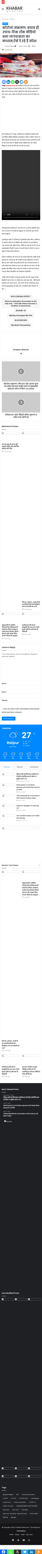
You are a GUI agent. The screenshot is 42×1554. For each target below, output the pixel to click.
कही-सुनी (13, 1517)
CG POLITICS (23, 1498)
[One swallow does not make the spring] (8, 819)
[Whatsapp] (13, 82)
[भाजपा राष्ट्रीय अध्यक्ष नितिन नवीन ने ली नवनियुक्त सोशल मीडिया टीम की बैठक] (31, 1060)
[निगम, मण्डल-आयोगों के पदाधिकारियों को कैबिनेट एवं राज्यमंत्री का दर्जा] (31, 516)
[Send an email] (15, 46)
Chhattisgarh (35, 1498)
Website (5, 700)
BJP (17, 1494)
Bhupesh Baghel (8, 1494)
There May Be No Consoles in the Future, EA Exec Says (28, 797)
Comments (34, 767)
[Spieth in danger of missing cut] (8, 809)
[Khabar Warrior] (14, 9)
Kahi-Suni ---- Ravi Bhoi (20, 1510)
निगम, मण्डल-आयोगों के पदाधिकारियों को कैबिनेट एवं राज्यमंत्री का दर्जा (31, 604)
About (17, 1534)
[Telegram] (21, 82)
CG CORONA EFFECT (21, 296)
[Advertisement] (21, 116)
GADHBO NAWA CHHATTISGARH (26, 1506)
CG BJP (5, 1498)
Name (4, 683)
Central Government (28, 1494)
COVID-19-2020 (8, 1506)
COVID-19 (21, 310)
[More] (26, 82)
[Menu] (3, 9)
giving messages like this (21, 315)
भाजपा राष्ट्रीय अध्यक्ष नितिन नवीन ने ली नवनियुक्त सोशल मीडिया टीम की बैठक (31, 1070)
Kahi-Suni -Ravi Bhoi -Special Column (15, 1513)
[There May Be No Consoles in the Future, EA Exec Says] (8, 799)
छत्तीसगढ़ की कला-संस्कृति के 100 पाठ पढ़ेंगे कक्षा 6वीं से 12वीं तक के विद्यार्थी (30, 628)
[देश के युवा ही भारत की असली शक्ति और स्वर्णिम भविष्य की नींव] (11, 437)
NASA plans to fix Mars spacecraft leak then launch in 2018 (28, 787)
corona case (7, 1502)
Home (6, 19)
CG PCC (13, 1498)
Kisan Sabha (34, 1513)
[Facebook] (4, 82)
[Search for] (39, 9)
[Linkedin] (8, 82)
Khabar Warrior (9, 46)
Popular (7, 767)
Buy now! (29, 1534)
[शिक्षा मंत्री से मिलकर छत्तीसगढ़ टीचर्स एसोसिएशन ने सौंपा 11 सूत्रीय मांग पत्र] (8, 777)
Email (4, 692)
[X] (17, 82)
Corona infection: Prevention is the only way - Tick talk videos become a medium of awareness (21, 303)
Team (23, 1534)
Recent (20, 767)
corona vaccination (20, 1502)
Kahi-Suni (6, 1510)
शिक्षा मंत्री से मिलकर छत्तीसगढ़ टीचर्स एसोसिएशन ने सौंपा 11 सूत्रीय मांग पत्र (27, 776)
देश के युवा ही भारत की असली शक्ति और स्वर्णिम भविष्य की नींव (10, 446)
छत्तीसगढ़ (12, 19)
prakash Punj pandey (21, 325)
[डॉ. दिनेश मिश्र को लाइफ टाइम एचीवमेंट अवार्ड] (34, 1478)
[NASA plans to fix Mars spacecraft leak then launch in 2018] (8, 788)
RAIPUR (5, 1517)
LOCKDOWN (21, 320)
